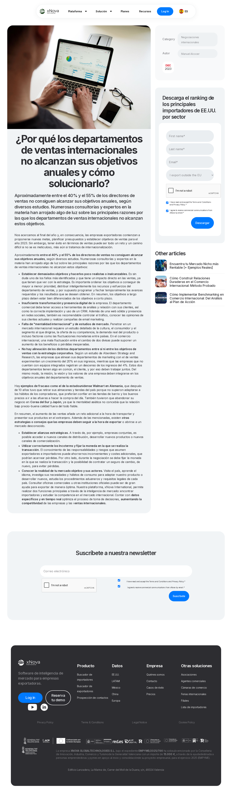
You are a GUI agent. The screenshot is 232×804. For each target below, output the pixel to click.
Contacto (151, 681)
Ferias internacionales (193, 694)
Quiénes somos (155, 674)
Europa (116, 700)
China (115, 694)
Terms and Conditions (201, 202)
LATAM (116, 681)
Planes (125, 11)
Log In (165, 11)
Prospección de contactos (92, 697)
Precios (150, 694)
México (116, 687)
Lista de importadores (193, 707)
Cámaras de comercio (194, 687)
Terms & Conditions (92, 722)
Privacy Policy (179, 205)
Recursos (145, 11)
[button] (77, 11)
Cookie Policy (187, 722)
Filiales (185, 700)
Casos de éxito (155, 687)
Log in (30, 697)
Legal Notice (139, 722)
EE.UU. (115, 674)
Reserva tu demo (58, 697)
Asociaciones (189, 674)
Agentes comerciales (193, 681)
